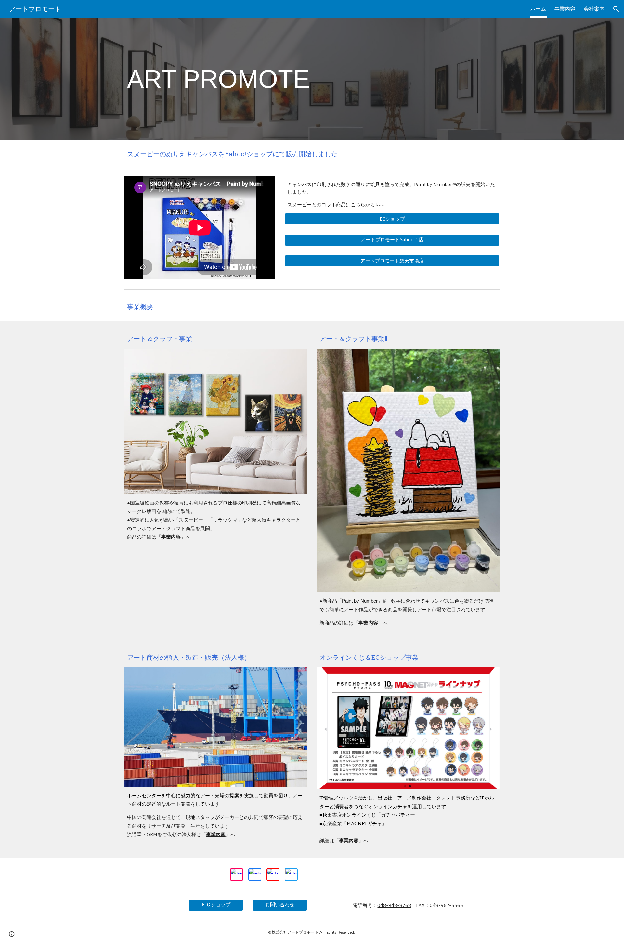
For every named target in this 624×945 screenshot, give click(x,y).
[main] (231, 79)
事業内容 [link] (564, 9)
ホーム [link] (538, 9)
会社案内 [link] (594, 9)
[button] (616, 9)
